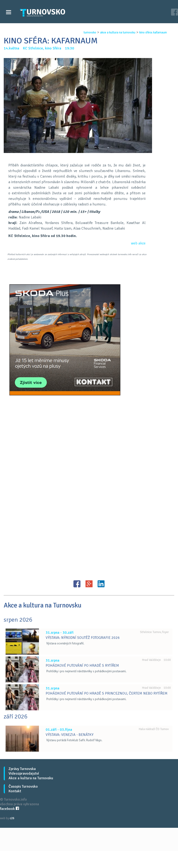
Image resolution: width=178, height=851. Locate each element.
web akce (138, 243)
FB (77, 583)
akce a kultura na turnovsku (117, 32)
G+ (89, 583)
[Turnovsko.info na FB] (174, 13)
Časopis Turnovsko (23, 786)
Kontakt (15, 791)
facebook (8, 808)
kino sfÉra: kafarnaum (153, 32)
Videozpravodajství (24, 773)
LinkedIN (101, 583)
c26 (12, 818)
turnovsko (90, 32)
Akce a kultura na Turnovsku (31, 778)
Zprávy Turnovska (22, 769)
